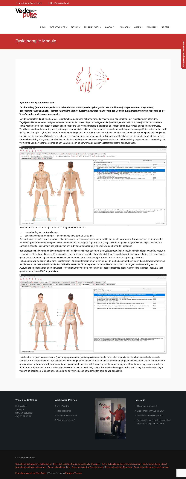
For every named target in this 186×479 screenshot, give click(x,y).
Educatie (124, 27)
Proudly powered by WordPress (30, 473)
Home (42, 27)
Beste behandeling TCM (59, 467)
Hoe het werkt (64, 410)
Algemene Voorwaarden (148, 406)
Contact (109, 27)
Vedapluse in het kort (67, 415)
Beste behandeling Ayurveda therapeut (33, 463)
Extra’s (75, 27)
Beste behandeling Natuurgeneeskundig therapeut (77, 463)
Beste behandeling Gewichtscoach (88, 467)
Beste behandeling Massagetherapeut (151, 467)
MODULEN (151, 27)
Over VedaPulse (58, 27)
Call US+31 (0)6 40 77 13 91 (31, 3)
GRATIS (137, 27)
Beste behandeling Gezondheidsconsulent (121, 463)
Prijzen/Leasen (92, 27)
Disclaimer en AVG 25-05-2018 (150, 410)
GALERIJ (165, 27)
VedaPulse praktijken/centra (150, 415)
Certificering (63, 406)
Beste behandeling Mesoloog (118, 467)
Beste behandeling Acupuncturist (30, 467)
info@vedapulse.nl (61, 3)
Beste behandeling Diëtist (155, 463)
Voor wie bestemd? (66, 420)
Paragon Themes (73, 473)
